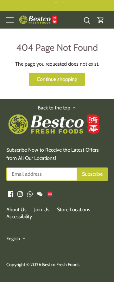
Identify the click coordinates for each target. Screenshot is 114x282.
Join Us (41, 210)
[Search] (87, 20)
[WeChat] (39, 193)
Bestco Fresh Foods (60, 264)
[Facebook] (10, 193)
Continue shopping (57, 79)
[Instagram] (20, 193)
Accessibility (19, 216)
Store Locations (73, 210)
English (13, 238)
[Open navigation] (10, 20)
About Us (16, 210)
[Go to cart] (100, 20)
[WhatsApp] (30, 193)
